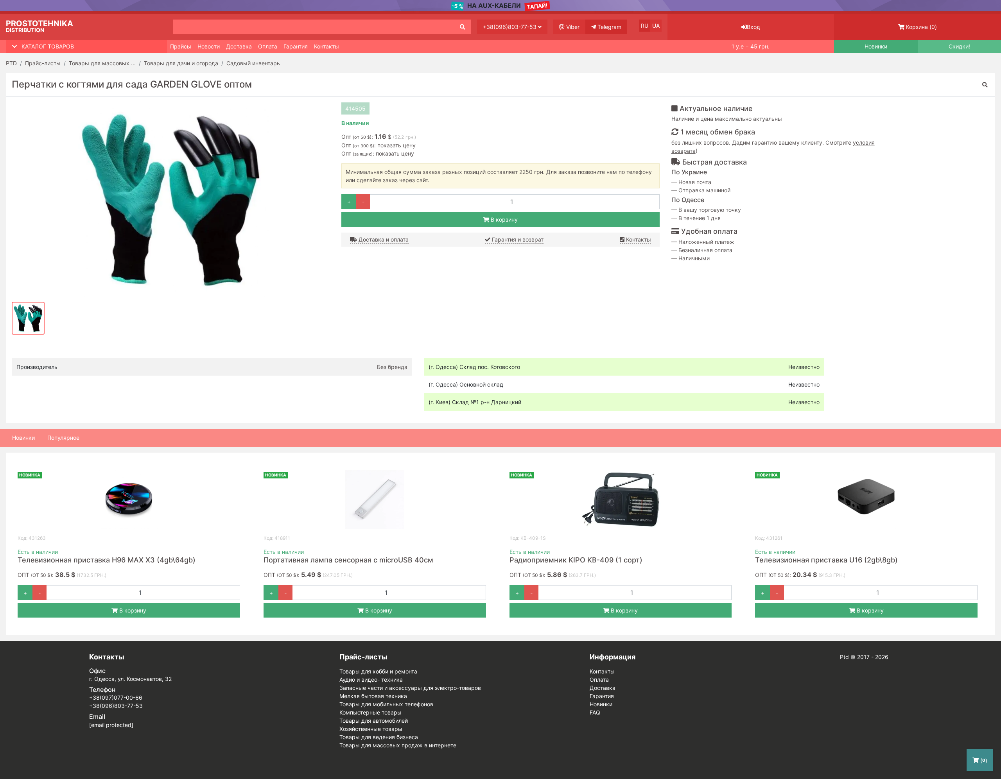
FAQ (595, 712)
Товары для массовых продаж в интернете (397, 745)
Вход (753, 26)
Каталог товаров (48, 46)
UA (656, 25)
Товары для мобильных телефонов (386, 704)
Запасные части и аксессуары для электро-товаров (410, 687)
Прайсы (180, 46)
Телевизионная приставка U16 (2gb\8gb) (826, 560)
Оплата (267, 46)
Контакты (326, 46)
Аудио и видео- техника (371, 679)
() (921, 26)
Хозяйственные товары (370, 728)
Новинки (876, 46)
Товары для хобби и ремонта (378, 671)
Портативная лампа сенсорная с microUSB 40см (348, 560)
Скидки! (959, 46)
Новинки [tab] (23, 437)
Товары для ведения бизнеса (378, 737)
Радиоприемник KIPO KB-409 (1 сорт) (575, 560)
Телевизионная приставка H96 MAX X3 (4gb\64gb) (107, 560)
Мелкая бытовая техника (373, 696)
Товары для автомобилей (373, 720)
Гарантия (295, 46)
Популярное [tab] (63, 437)
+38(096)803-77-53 (510, 26)
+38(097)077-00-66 (115, 697)
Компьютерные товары (370, 712)
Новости (208, 46)
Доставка (239, 46)
